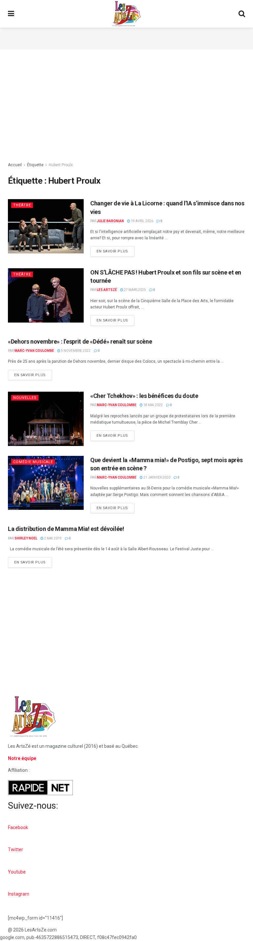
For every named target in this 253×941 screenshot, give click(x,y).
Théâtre (22, 205)
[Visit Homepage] (126, 14)
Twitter (15, 849)
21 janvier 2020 (156, 477)
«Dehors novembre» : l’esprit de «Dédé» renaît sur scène (80, 341)
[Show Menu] (11, 14)
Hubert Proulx (61, 165)
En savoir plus (115, 249)
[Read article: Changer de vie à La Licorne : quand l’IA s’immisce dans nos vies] (46, 226)
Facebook (18, 827)
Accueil (15, 165)
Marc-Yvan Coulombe (34, 351)
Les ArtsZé (107, 290)
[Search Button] (242, 14)
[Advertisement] (126, 37)
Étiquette (35, 165)
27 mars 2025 (134, 290)
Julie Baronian (110, 221)
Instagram (18, 894)
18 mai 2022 (153, 405)
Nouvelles (25, 398)
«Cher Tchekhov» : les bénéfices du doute (144, 395)
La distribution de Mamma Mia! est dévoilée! (66, 528)
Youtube (17, 872)
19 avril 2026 (141, 221)
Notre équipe (22, 758)
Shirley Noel (25, 538)
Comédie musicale (33, 462)
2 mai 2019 (52, 538)
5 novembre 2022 (75, 351)
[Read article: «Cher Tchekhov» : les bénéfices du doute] (46, 419)
